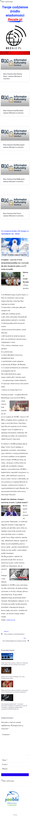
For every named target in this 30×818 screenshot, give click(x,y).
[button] (7, 52)
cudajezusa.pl (10, 620)
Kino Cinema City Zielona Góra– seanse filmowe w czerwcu (12, 76)
